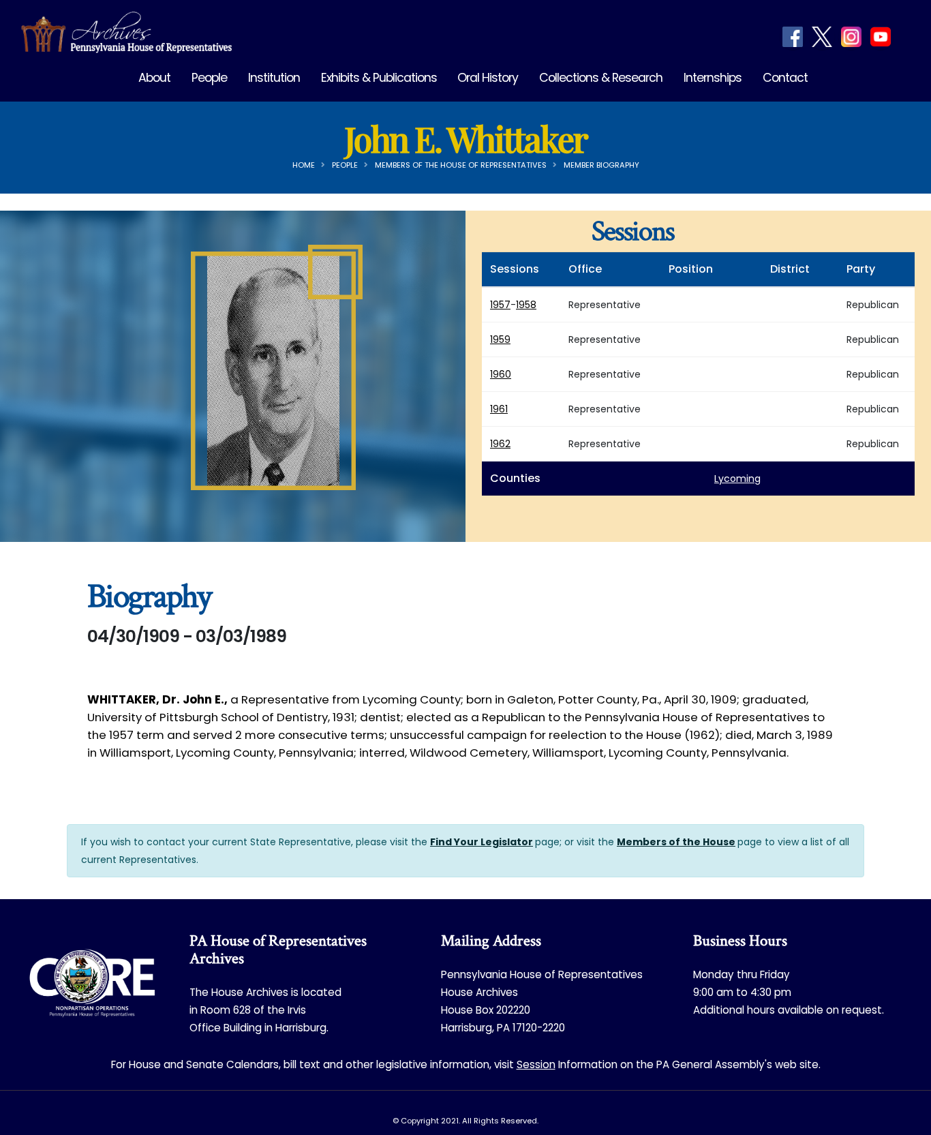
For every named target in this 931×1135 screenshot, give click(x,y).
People (209, 78)
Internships (713, 78)
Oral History (487, 78)
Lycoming (737, 478)
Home (303, 165)
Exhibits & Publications (379, 78)
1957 (500, 305)
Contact (785, 78)
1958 (526, 305)
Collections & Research (600, 78)
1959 (500, 339)
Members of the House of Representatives (461, 165)
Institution (274, 78)
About (154, 78)
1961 (499, 409)
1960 (500, 374)
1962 (500, 444)
